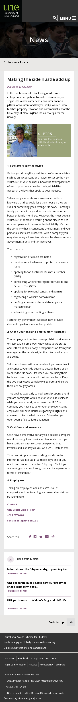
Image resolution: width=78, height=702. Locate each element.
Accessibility (46, 664)
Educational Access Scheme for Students (26, 637)
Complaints (37, 658)
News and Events (18, 62)
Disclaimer (52, 658)
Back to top (56, 622)
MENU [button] (65, 18)
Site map (60, 664)
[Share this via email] (47, 536)
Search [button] (55, 18)
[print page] (53, 536)
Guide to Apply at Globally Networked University (29, 642)
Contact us (9, 658)
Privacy (33, 664)
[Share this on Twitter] (40, 537)
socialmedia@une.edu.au (22, 520)
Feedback (23, 658)
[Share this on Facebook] (30, 537)
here (21, 496)
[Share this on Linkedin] (35, 537)
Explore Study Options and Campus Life (25, 647)
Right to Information (15, 664)
